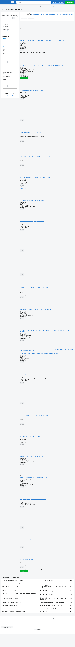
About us (2, 620)
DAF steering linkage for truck (26, 559)
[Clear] (17, 16)
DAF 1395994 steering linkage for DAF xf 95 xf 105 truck (32, 200)
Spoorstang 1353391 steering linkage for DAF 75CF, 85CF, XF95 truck (35, 415)
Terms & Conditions (20, 620)
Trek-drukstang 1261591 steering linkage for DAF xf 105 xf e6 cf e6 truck (36, 519)
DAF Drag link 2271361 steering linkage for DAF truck (31, 132)
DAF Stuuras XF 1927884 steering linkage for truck (31, 394)
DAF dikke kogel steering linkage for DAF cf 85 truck (31, 456)
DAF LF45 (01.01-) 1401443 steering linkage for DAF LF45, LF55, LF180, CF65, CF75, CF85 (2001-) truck (43, 40)
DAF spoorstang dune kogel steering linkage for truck (31, 436)
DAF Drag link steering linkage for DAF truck (10, 590)
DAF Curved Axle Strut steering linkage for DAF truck (11, 586)
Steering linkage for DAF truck (26, 539)
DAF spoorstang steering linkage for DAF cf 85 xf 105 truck (33, 499)
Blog (18, 628)
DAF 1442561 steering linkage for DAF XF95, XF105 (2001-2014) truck (35, 111)
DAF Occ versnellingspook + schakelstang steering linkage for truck (35, 177)
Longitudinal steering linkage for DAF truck (9, 605)
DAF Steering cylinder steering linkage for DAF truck (11, 602)
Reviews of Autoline (20, 626)
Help (2, 622)
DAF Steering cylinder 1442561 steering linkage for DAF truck (33, 374)
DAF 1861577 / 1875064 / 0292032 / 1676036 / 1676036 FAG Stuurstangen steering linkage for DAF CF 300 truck (44, 65)
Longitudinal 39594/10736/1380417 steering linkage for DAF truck (34, 477)
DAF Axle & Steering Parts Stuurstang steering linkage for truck (13, 611)
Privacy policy (19, 622)
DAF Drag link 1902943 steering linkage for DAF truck (31, 90)
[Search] (17, 2)
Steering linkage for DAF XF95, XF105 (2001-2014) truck (12, 580)
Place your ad (24, 77)
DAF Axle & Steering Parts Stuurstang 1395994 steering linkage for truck (36, 156)
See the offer (23, 571)
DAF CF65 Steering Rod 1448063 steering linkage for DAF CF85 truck (35, 287)
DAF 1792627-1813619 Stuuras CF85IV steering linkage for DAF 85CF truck (36, 309)
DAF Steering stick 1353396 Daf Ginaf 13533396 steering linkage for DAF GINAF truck (39, 353)
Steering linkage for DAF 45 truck (27, 242)
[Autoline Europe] (5, 2)
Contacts (2, 624)
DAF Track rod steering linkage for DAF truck (10, 598)
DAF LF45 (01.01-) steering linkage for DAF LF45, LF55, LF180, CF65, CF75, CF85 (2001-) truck (19, 594)
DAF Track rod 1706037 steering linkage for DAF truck (32, 221)
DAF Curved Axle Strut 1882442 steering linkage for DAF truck (33, 266)
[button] (21, 50)
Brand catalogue (20, 630)
